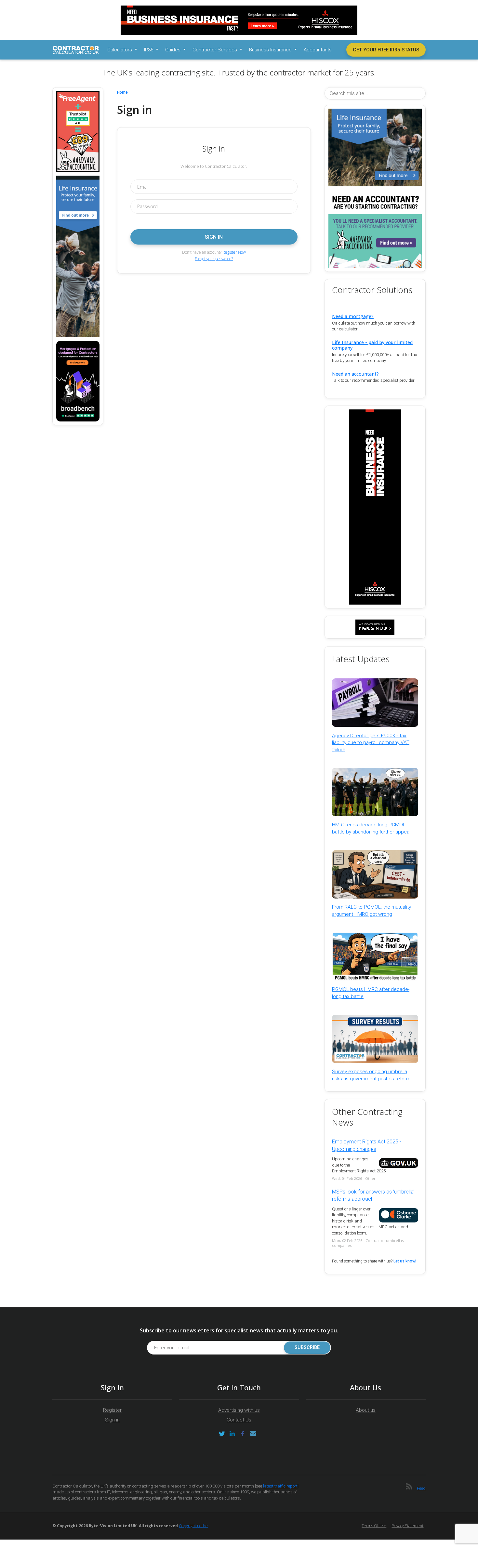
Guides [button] (173, 50)
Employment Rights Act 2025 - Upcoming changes (366, 1145)
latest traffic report (280, 1486)
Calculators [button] (120, 50)
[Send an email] (253, 1433)
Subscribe (307, 1347)
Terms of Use (374, 1525)
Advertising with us (239, 1410)
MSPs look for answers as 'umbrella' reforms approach (373, 1195)
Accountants (318, 50)
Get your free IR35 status (386, 50)
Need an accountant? (355, 374)
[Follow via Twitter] (221, 1433)
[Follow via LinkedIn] (232, 1433)
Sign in (112, 1420)
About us (366, 1410)
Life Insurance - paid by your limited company (372, 345)
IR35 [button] (149, 50)
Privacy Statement (407, 1525)
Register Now (234, 252)
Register (112, 1410)
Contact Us (239, 1420)
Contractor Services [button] (215, 50)
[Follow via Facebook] (242, 1433)
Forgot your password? (214, 258)
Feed (421, 1488)
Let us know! (404, 1261)
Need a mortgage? (353, 316)
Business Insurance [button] (271, 50)
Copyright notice (193, 1525)
